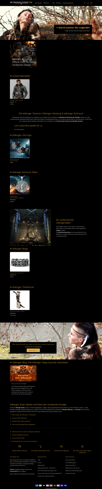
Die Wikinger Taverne (53, 488)
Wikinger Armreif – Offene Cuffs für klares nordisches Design (24, 62)
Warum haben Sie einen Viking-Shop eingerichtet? (50, 473)
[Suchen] (84, 3)
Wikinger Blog (41, 465)
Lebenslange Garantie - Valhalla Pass (46, 468)
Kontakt (39, 462)
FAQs (39, 460)
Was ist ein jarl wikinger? (19, 383)
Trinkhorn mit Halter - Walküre (17, 311)
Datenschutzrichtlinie (70, 465)
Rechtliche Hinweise (70, 473)
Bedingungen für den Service (72, 468)
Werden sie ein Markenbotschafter (46, 476)
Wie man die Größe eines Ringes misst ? (47, 470)
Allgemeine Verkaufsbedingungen (73, 470)
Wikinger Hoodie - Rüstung (16, 100)
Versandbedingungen (70, 462)
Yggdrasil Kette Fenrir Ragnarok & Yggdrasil (16, 197)
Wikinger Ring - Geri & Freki (16, 273)
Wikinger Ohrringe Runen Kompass (14, 160)
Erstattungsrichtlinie (70, 460)
